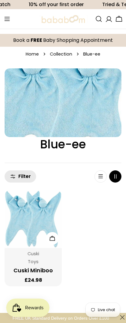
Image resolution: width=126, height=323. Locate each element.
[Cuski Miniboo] (33, 219)
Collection (61, 54)
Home (32, 54)
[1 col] (100, 176)
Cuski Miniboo (33, 270)
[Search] (99, 19)
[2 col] (115, 176)
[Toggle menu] (7, 19)
